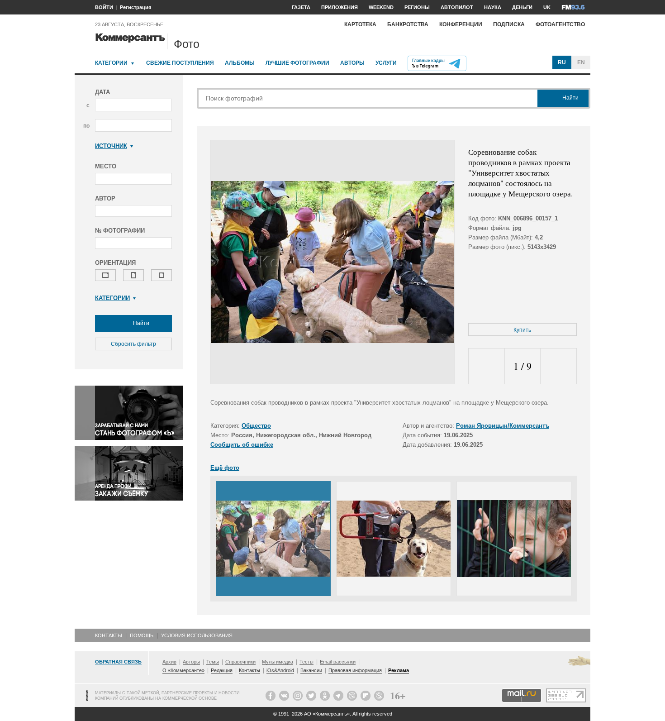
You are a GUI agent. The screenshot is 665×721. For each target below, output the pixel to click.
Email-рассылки (338, 661)
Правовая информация (355, 670)
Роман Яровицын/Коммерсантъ (502, 425)
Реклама (398, 670)
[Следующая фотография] (558, 366)
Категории (111, 63)
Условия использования (197, 635)
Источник (111, 146)
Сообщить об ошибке (241, 444)
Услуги (386, 63)
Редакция (222, 670)
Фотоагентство (560, 24)
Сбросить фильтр (133, 344)
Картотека (360, 24)
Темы (212, 661)
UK (547, 7)
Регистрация (135, 7)
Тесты (306, 661)
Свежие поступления (180, 63)
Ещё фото (224, 467)
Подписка (509, 24)
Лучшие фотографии (297, 63)
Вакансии (311, 670)
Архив (169, 661)
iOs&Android (280, 670)
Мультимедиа (277, 661)
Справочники (240, 661)
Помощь (141, 635)
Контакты (108, 635)
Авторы (352, 63)
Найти (140, 323)
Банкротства (407, 24)
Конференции (460, 24)
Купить (522, 330)
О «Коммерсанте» (183, 670)
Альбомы (240, 63)
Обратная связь (118, 661)
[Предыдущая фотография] (486, 366)
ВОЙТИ (104, 7)
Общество (256, 425)
